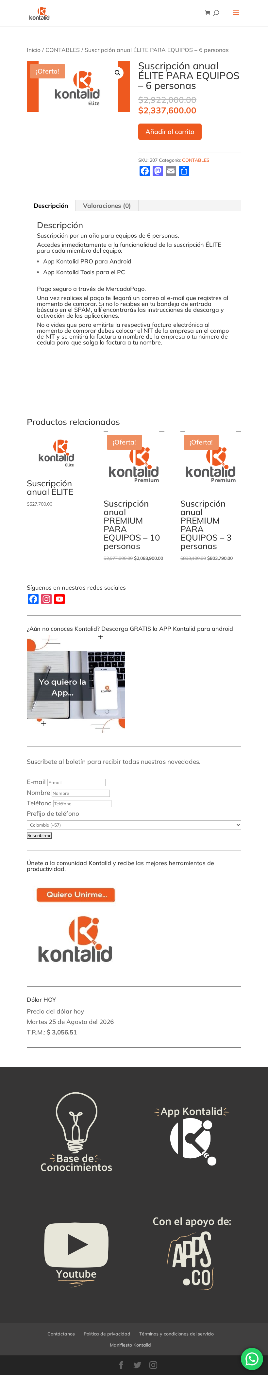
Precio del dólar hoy (55, 1011)
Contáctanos (61, 1334)
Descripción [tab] (51, 206)
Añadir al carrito (169, 131)
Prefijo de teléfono (53, 813)
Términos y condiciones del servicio (176, 1334)
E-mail (36, 782)
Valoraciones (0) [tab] (107, 206)
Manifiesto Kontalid (130, 1345)
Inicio (34, 49)
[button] (118, 73)
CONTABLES (62, 49)
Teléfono (39, 803)
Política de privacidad (107, 1334)
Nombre (38, 792)
